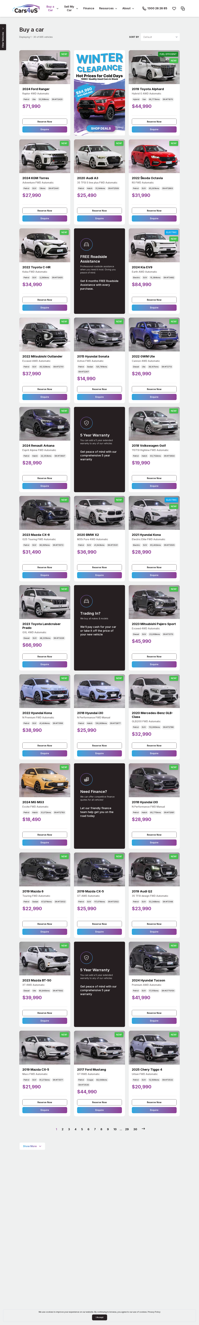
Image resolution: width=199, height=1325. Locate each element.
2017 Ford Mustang (91, 1069)
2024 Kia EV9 (142, 267)
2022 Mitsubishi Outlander (42, 356)
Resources (106, 8)
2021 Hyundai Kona (146, 535)
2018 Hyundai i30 (90, 713)
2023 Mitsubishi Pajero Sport (154, 624)
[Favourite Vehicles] (174, 8)
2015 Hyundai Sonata (93, 356)
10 (115, 1129)
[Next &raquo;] (143, 1129)
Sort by (134, 37)
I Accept (99, 1317)
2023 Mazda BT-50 (36, 980)
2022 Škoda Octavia (147, 178)
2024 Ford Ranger (36, 89)
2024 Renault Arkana (38, 445)
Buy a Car (50, 8)
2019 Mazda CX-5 (90, 891)
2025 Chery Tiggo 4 (147, 1069)
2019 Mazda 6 (33, 891)
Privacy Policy (154, 1312)
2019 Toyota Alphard (148, 89)
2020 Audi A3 (87, 178)
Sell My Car (69, 8)
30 (135, 1129)
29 (127, 1129)
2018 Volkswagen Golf (149, 445)
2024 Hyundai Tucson (148, 980)
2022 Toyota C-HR (36, 267)
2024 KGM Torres (35, 178)
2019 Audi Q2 (142, 891)
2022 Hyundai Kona (37, 713)
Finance (88, 8)
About (126, 8)
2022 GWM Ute (143, 356)
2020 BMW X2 (88, 535)
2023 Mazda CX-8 (36, 535)
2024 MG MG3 (33, 802)
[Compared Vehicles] (183, 8)
